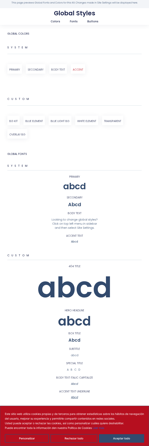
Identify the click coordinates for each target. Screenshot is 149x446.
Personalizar (27, 438)
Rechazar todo (74, 438)
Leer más (98, 427)
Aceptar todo (121, 438)
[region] (74, 426)
